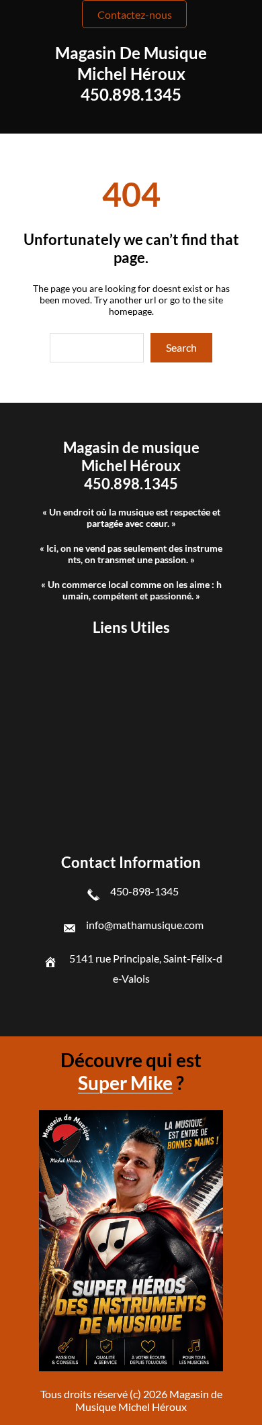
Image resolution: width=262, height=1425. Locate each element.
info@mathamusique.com (145, 924)
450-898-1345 (144, 891)
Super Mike (125, 1082)
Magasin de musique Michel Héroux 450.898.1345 (131, 73)
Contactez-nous (134, 14)
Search (181, 347)
